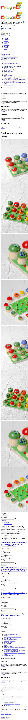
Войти (2, 28)
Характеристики (8, 524)
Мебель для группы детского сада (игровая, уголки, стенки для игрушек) (15, 77)
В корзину (3, 520)
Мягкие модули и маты (9, 70)
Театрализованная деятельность (12, 63)
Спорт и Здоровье (8, 71)
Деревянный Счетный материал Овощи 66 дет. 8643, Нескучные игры (14, 593)
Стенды (6, 65)
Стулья (5, 74)
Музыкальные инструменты (11, 69)
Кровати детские (8, 75)
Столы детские (7, 73)
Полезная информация (9, 702)
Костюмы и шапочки (9, 67)
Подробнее (3, 95)
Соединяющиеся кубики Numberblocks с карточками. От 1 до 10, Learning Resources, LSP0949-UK (14, 544)
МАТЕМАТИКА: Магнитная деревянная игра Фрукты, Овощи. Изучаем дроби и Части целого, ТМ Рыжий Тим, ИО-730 (14, 569)
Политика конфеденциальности (12, 704)
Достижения (7, 705)
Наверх (2, 708)
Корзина (3, 31)
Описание (6, 522)
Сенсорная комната (8, 85)
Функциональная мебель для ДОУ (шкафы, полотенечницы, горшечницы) (15, 80)
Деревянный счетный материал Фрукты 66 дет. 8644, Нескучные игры (14, 614)
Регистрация (8, 28)
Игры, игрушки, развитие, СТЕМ (12, 66)
